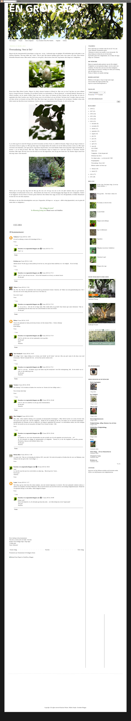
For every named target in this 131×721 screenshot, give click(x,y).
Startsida (47, 549)
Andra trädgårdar (29, 40)
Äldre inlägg (81, 549)
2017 (91, 111)
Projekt (20, 40)
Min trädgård (12, 40)
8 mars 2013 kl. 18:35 (23, 320)
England (58, 40)
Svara (15, 241)
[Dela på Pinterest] (21, 225)
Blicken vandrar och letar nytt (98, 165)
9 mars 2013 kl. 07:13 (47, 273)
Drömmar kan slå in (96, 155)
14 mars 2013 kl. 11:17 (23, 482)
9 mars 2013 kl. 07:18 (47, 304)
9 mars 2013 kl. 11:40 (26, 454)
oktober (94, 128)
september (94, 131)
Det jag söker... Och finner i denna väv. (107, 193)
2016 (91, 113)
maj (93, 141)
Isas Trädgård (93, 394)
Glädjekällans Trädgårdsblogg (98, 427)
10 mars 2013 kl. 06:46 (44, 467)
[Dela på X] (17, 225)
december (94, 123)
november (94, 126)
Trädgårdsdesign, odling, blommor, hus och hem (103, 423)
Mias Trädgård (18, 416)
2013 (91, 121)
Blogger (84, 707)
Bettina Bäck (17, 454)
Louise (15, 482)
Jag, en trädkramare (102, 230)
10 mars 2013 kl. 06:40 (48, 400)
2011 (91, 177)
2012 (91, 174)
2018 (91, 108)
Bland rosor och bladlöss (55, 210)
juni (93, 138)
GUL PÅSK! (94, 148)
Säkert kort (94, 151)
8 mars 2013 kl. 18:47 (28, 353)
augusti (94, 133)
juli (93, 136)
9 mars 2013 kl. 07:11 (47, 248)
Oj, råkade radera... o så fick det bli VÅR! (102, 158)
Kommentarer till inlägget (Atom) (26, 552)
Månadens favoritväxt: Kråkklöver (105, 248)
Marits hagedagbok (95, 382)
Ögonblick (99, 239)
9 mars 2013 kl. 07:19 (47, 335)
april (93, 143)
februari (94, 168)
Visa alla (118, 463)
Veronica (16, 385)
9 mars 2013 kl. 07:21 (47, 367)
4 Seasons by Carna (95, 456)
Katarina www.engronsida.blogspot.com (29, 248)
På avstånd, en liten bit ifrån (104, 202)
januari (94, 171)
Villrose (16, 287)
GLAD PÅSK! (101, 212)
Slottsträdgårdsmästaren (96, 419)
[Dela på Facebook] (19, 225)
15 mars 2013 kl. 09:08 (48, 497)
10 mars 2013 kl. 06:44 (48, 433)
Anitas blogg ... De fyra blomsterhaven (100, 451)
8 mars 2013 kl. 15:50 (23, 287)
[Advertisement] (104, 488)
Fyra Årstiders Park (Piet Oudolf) (44, 40)
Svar (16, 245)
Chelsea (65, 40)
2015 (91, 116)
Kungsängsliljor (95, 160)
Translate (100, 94)
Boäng (91, 439)
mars (93, 146)
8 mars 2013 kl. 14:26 (26, 261)
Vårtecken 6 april (101, 257)
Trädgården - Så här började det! (99, 153)
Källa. (30, 95)
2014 (91, 119)
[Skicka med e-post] (14, 225)
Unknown (16, 237)
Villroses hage (93, 406)
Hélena (15, 320)
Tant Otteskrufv (18, 353)
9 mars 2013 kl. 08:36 (24, 385)
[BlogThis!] (16, 225)
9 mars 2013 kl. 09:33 (27, 416)
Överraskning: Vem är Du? (98, 163)
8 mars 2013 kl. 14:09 (24, 237)
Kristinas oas (17, 261)
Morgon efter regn (101, 266)
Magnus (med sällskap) (103, 221)
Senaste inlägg (13, 549)
